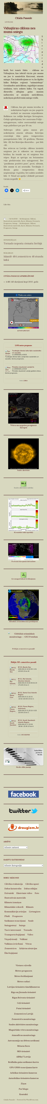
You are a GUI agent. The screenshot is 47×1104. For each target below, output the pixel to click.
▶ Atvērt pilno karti (23, 330)
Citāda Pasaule (23, 18)
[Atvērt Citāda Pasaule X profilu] (23, 810)
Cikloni (33, 219)
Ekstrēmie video (24, 893)
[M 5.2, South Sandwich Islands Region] (13, 723)
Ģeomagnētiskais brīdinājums (23, 579)
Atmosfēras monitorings (23, 1035)
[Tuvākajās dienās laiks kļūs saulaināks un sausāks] (8, 353)
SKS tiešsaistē (23, 1051)
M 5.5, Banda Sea (24, 667)
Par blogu (23, 1089)
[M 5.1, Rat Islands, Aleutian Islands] (13, 682)
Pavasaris (36, 221)
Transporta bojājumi (14, 935)
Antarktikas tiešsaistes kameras (24, 1078)
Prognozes (8, 223)
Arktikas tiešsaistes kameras (23, 1073)
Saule (31, 921)
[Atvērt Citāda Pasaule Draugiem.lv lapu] (23, 827)
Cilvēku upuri (32, 884)
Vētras (28, 944)
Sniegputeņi (10, 925)
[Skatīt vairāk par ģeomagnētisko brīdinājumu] (23, 575)
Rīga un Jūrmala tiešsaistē (23, 992)
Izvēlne (9, 22)
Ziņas (23, 1084)
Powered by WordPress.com (27, 1100)
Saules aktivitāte (23, 470)
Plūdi (7, 916)
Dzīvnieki (9, 893)
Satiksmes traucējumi (15, 921)
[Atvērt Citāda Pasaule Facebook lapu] (23, 794)
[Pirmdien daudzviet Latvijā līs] (8, 369)
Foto (37, 893)
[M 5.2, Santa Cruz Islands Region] (13, 695)
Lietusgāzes (34, 912)
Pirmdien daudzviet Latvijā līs (23, 367)
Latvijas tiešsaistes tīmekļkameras (23, 987)
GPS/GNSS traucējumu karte (23, 1067)
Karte (23, 221)
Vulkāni (23, 939)
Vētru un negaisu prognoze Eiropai (23, 426)
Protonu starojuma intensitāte (23, 561)
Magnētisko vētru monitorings (23, 1030)
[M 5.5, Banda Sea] (13, 670)
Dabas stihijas (30, 889)
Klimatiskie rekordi (13, 907)
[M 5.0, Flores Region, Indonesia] (13, 709)
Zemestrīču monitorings (23, 1019)
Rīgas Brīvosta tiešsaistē (23, 998)
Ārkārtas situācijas (28, 948)
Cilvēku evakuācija (13, 884)
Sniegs (14, 223)
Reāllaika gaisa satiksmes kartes (23, 1062)
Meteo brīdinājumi (23, 976)
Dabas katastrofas (12, 889)
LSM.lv (25, 380)
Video (30, 935)
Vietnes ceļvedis (23, 965)
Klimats (29, 221)
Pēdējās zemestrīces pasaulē (23, 649)
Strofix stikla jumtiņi (23, 767)
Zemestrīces (10, 948)
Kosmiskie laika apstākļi (23, 532)
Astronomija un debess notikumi (23, 1041)
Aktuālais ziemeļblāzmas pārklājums (23, 621)
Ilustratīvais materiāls (12, 221)
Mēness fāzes (23, 1046)
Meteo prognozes (23, 971)
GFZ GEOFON (25, 735)
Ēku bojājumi (10, 953)
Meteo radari (23, 981)
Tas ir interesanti (12, 930)
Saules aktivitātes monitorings (23, 1024)
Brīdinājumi (24, 219)
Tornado (28, 930)
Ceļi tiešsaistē (23, 1003)
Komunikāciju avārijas (15, 912)
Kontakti (23, 1094)
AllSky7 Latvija (23, 1057)
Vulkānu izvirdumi (13, 944)
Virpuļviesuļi (10, 939)
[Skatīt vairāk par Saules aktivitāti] (23, 484)
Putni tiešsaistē (23, 1008)
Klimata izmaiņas (12, 902)
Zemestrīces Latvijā (23, 1014)
